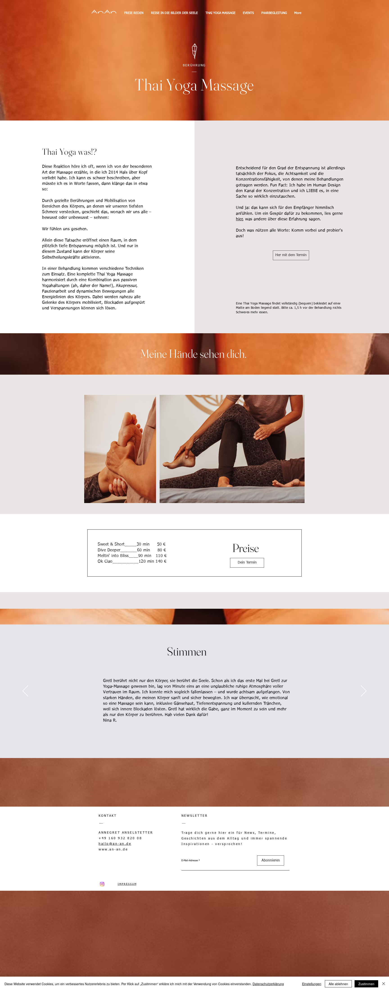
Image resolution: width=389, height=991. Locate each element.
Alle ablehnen (338, 984)
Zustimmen (366, 984)
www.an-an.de (113, 849)
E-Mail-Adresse (189, 860)
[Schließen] (383, 983)
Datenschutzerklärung (268, 984)
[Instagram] (102, 884)
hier (239, 219)
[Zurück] (25, 691)
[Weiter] (363, 691)
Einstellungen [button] (311, 984)
